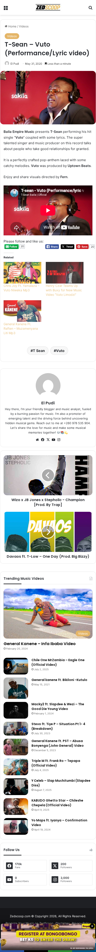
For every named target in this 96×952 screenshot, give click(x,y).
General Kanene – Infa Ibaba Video (40, 643)
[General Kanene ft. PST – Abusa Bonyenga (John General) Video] (16, 747)
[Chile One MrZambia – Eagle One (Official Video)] (16, 666)
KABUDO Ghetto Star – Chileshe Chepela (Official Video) (57, 802)
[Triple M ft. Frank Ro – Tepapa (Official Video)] (16, 767)
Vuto (60, 350)
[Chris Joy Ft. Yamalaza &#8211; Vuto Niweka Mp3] (22, 273)
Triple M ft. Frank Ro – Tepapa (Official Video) (55, 763)
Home (12, 26)
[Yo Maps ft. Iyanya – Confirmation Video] (16, 826)
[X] (48, 439)
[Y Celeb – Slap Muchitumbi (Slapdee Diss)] (16, 786)
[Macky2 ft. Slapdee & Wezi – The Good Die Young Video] (16, 710)
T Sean (39, 350)
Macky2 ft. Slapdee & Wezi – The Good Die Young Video (57, 706)
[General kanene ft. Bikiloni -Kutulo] (16, 688)
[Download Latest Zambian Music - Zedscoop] (48, 7)
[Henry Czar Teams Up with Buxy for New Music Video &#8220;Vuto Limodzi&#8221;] (64, 273)
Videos (24, 26)
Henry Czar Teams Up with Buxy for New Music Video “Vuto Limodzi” (64, 290)
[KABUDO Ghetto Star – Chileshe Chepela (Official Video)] (16, 806)
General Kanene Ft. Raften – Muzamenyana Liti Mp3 (21, 328)
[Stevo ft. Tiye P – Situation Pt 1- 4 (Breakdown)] (16, 729)
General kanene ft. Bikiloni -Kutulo (59, 680)
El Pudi (14, 63)
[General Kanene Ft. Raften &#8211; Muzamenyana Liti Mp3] (22, 311)
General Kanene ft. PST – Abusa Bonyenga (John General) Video (57, 743)
